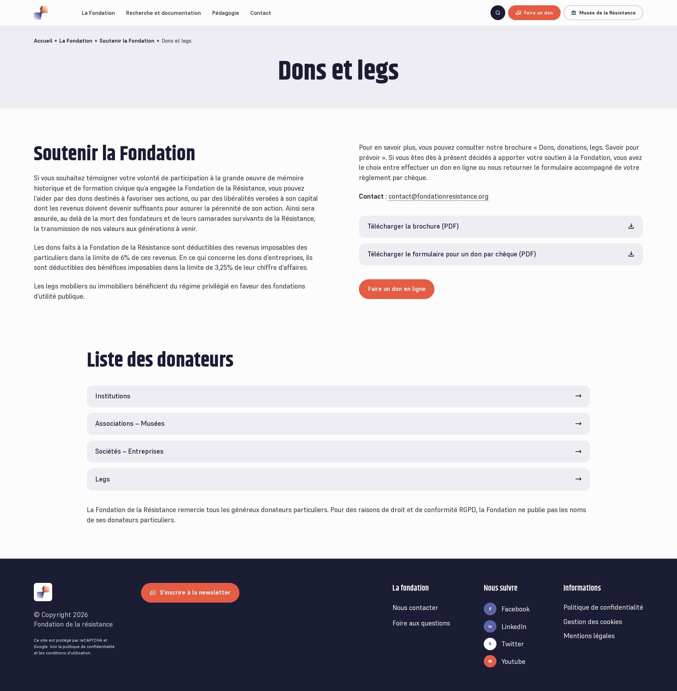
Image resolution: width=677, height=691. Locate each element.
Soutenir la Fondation (126, 40)
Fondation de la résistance (73, 624)
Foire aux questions (421, 623)
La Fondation (75, 40)
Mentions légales (589, 635)
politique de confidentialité (89, 646)
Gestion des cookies (592, 621)
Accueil (43, 40)
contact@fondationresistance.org (439, 196)
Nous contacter (415, 607)
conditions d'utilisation (68, 652)
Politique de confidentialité (603, 607)
